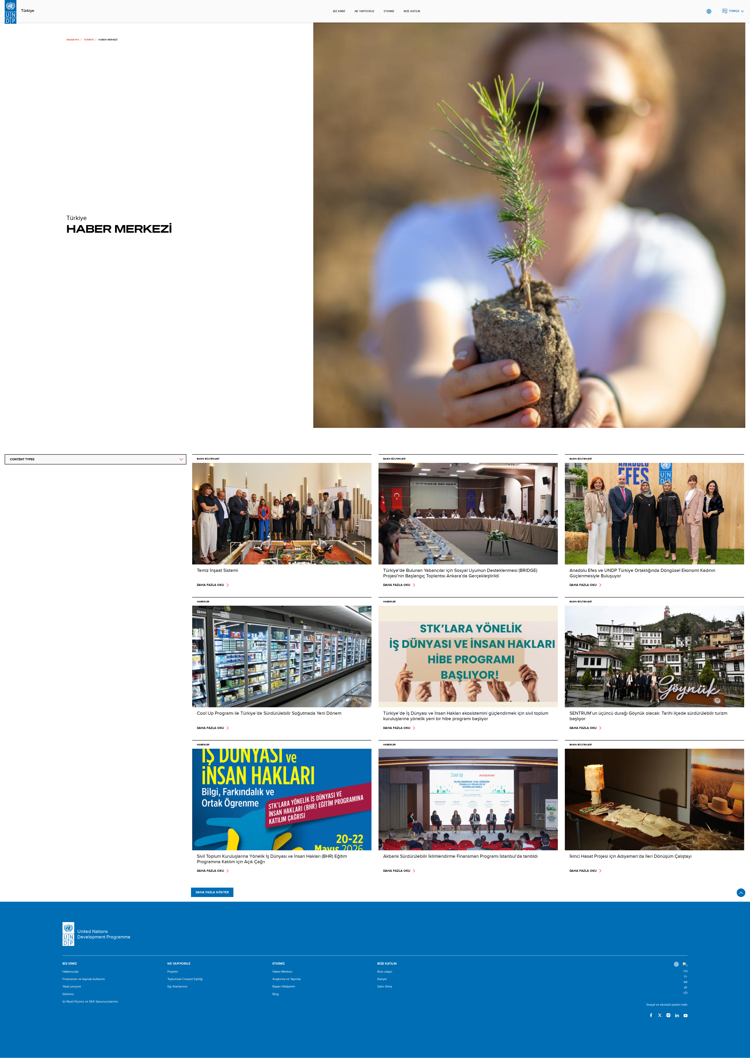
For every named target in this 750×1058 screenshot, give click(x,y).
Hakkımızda (70, 971)
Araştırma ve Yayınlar (286, 979)
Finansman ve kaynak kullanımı (83, 979)
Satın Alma (384, 986)
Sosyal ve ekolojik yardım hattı (667, 1004)
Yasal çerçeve (71, 986)
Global (708, 11)
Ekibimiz (68, 994)
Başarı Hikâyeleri (283, 986)
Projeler (172, 971)
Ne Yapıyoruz (364, 11)
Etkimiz (389, 11)
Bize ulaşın (384, 971)
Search (716, 11)
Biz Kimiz (339, 11)
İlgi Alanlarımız (177, 986)
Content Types (22, 459)
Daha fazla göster (212, 892)
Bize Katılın (412, 11)
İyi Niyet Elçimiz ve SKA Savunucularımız (90, 1001)
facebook (651, 1015)
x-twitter (660, 1015)
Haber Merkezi (282, 971)
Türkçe (734, 11)
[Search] (685, 978)
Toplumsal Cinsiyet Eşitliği (185, 979)
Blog (275, 994)
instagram (668, 1015)
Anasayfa (72, 39)
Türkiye (27, 10)
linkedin (677, 1015)
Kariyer (382, 979)
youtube (686, 1015)
